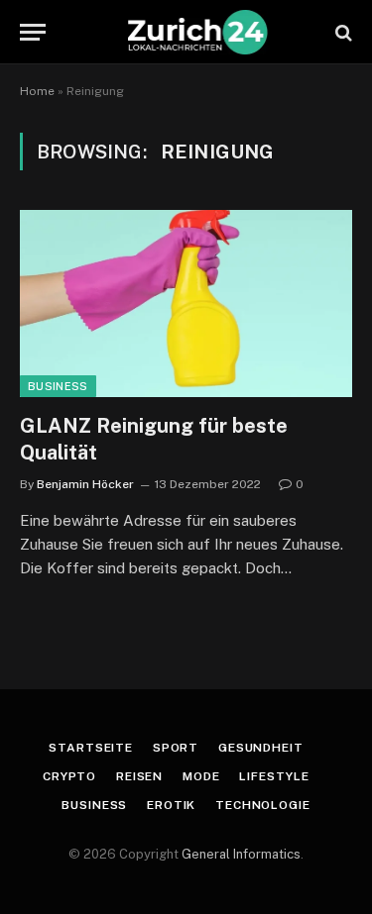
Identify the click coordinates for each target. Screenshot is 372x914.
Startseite (90, 748)
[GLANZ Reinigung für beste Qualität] (186, 303)
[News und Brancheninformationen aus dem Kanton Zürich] (195, 32)
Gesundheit (260, 748)
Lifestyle (274, 776)
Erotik (171, 805)
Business (58, 386)
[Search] (341, 32)
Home (37, 91)
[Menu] (33, 32)
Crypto (69, 776)
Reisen (139, 776)
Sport (175, 748)
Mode (201, 776)
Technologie (262, 805)
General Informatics (241, 854)
